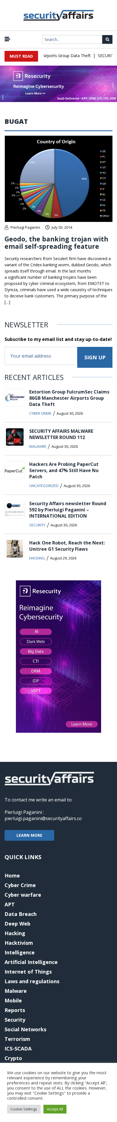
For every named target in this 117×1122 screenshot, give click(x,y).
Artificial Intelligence (31, 962)
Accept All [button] (55, 1109)
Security (37, 525)
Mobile (13, 1000)
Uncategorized (43, 485)
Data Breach (21, 914)
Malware (37, 446)
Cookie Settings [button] (24, 1109)
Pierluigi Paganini (25, 227)
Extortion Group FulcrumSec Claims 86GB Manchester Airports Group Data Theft (69, 398)
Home (12, 875)
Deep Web (17, 923)
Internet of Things (28, 971)
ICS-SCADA (18, 1048)
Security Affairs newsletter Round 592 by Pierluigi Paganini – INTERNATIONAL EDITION (67, 509)
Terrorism (17, 1038)
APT (10, 904)
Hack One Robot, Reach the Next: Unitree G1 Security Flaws (67, 546)
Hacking (37, 558)
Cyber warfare (23, 894)
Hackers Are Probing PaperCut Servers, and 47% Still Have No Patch (64, 470)
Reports (15, 1010)
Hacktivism (19, 942)
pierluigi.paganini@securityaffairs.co (43, 818)
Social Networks (25, 1029)
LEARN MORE (29, 835)
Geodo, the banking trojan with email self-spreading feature (56, 242)
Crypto (13, 1058)
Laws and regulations (32, 981)
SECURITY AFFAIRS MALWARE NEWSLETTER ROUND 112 (61, 434)
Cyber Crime (40, 413)
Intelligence (20, 952)
